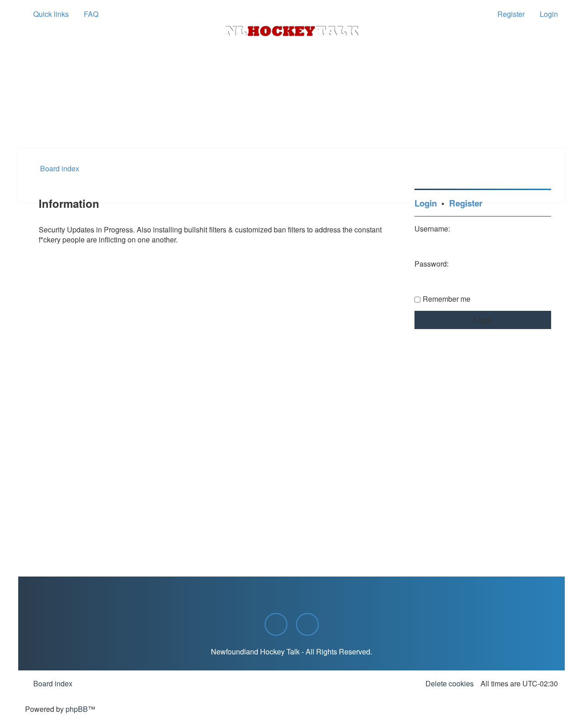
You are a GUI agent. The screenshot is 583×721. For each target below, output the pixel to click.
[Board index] (291, 31)
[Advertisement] (291, 123)
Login (425, 203)
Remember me (446, 299)
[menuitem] (87, 14)
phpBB (77, 709)
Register (465, 203)
